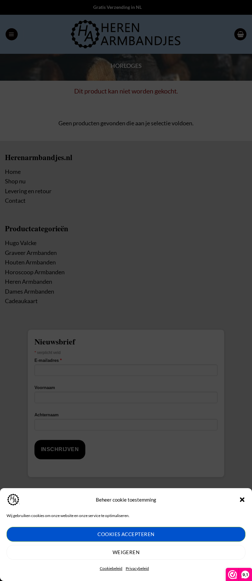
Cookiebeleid (111, 568)
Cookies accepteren (125, 534)
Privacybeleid (137, 568)
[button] (242, 499)
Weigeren (126, 552)
